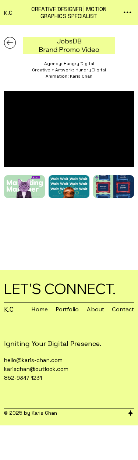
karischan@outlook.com (36, 368)
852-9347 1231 (23, 377)
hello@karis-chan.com (33, 360)
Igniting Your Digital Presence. (52, 343)
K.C (8, 13)
